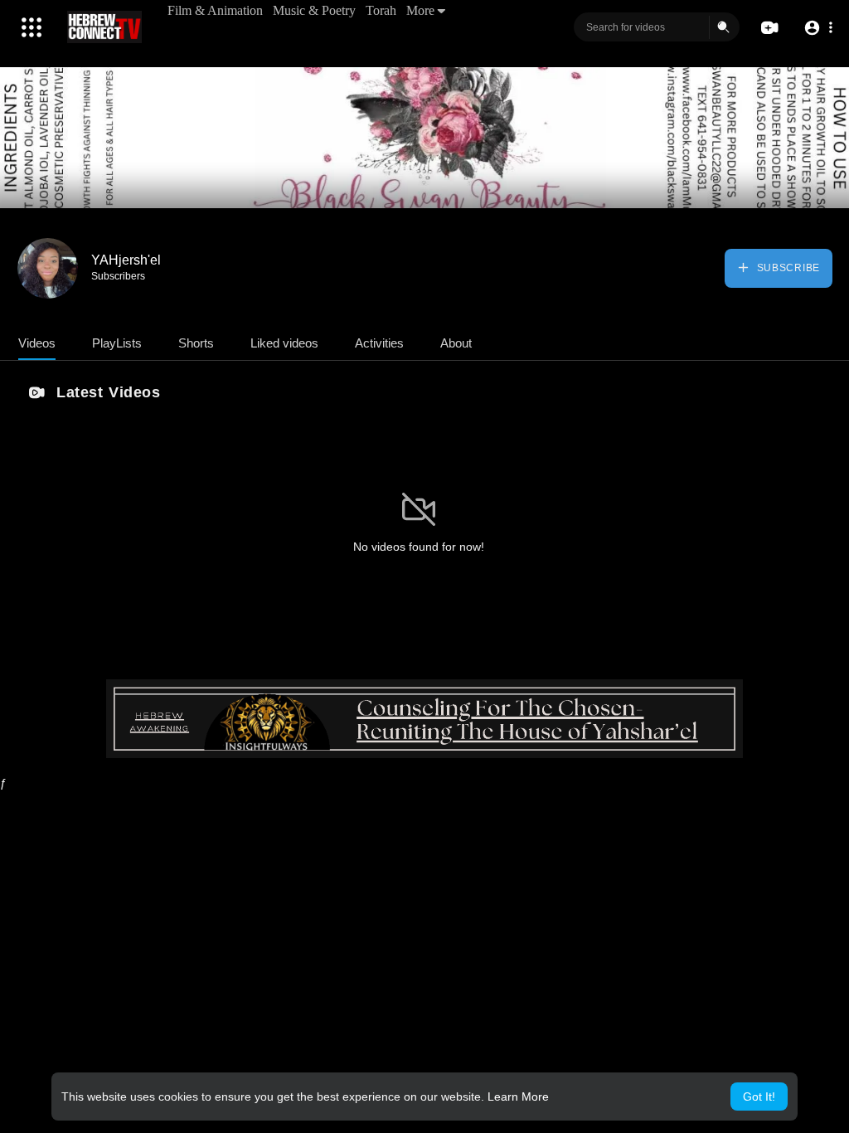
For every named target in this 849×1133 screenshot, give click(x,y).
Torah (381, 10)
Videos (37, 343)
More (420, 10)
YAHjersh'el (126, 260)
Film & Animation (215, 10)
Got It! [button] (759, 1096)
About (456, 343)
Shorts (196, 343)
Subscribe (787, 268)
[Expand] (31, 27)
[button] (817, 27)
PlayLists (117, 343)
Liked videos (284, 343)
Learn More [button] (518, 1096)
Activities (379, 343)
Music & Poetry (314, 10)
